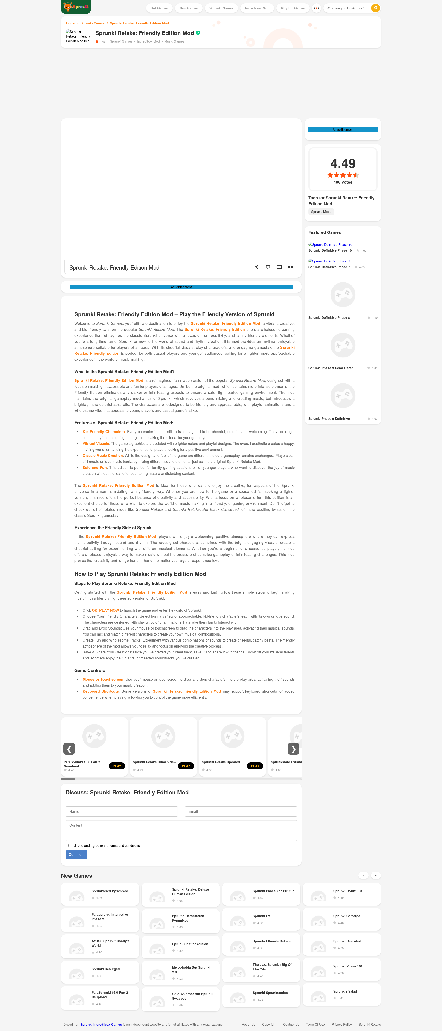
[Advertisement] (221, 82)
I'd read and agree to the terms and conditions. (106, 845)
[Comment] (268, 267)
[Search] (375, 8)
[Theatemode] (279, 267)
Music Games (174, 41)
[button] (69, 749)
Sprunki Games (93, 23)
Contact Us (291, 1024)
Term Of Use (315, 1024)
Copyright (269, 1024)
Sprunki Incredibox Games (101, 1024)
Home (70, 23)
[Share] (257, 267)
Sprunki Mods (321, 211)
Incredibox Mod (148, 41)
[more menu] (316, 8)
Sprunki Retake (370, 1024)
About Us (248, 1024)
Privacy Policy (342, 1024)
